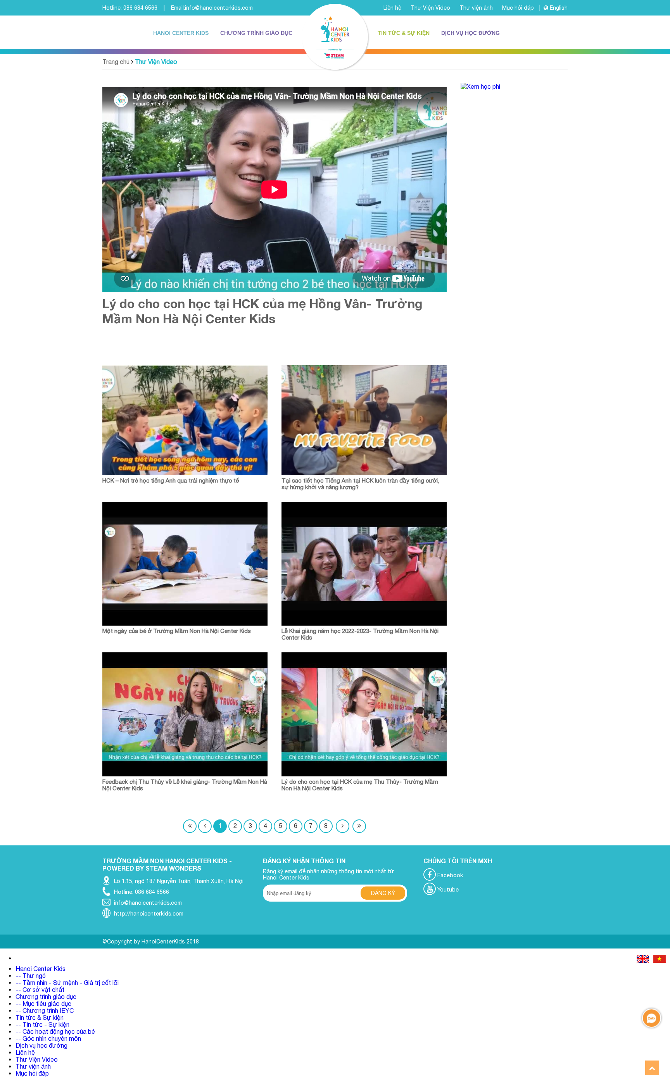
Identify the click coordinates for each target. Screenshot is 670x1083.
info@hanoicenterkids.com (219, 8)
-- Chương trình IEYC (45, 1010)
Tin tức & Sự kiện (404, 33)
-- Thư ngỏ (31, 975)
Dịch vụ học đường (470, 33)
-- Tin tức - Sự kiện (42, 1024)
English (558, 8)
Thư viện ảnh (476, 8)
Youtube (447, 889)
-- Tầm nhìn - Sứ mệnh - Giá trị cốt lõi (67, 982)
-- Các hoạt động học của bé (55, 1031)
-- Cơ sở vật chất (40, 989)
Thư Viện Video (431, 8)
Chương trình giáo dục (256, 33)
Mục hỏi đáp (518, 8)
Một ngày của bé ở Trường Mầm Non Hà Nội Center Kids (176, 631)
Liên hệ (393, 8)
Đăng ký (383, 893)
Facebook (449, 875)
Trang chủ (116, 61)
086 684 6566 (140, 8)
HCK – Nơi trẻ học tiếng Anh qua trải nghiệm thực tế (170, 480)
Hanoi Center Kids (181, 33)
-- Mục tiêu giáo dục (43, 1003)
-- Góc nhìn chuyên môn (48, 1038)
